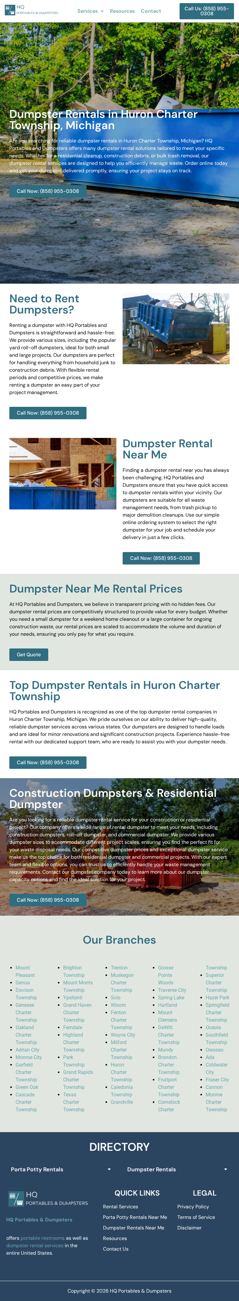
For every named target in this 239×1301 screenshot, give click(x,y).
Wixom (118, 1005)
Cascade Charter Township (26, 1102)
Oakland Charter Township (26, 1035)
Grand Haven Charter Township (77, 1012)
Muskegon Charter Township (122, 982)
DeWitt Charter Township (169, 1035)
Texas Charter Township (74, 1102)
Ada (210, 1057)
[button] (90, 11)
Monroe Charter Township (216, 1102)
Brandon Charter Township (169, 1064)
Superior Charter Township (216, 982)
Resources (122, 11)
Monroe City (29, 1057)
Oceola (213, 1027)
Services (87, 11)
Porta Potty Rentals (37, 1169)
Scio (115, 998)
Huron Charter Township (121, 1072)
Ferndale (72, 1027)
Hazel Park (217, 998)
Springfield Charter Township (217, 1012)
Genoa (23, 983)
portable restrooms (43, 1238)
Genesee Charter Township (26, 1012)
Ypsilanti (72, 998)
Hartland (167, 1005)
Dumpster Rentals (151, 1169)
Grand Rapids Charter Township (78, 1079)
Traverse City (172, 990)
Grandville (122, 1102)
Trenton (119, 968)
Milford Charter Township (121, 1049)
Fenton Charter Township (121, 1020)
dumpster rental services (34, 1245)
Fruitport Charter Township (169, 1087)
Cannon (214, 1087)
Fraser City (217, 1080)
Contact (151, 11)
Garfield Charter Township (26, 1072)
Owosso (214, 1050)
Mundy (165, 1050)
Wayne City (123, 1035)
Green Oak (27, 1087)
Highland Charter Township (74, 1042)
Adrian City (28, 1050)
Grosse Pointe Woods (165, 975)
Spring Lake (171, 998)
